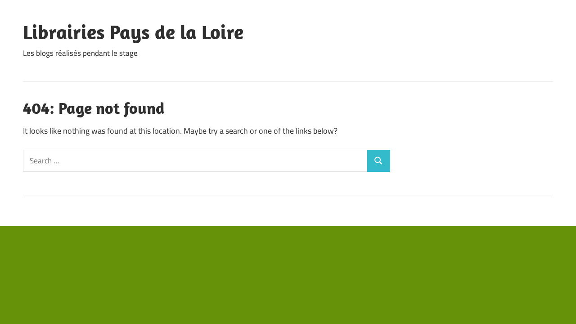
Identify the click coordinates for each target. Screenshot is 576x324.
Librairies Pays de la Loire (133, 32)
